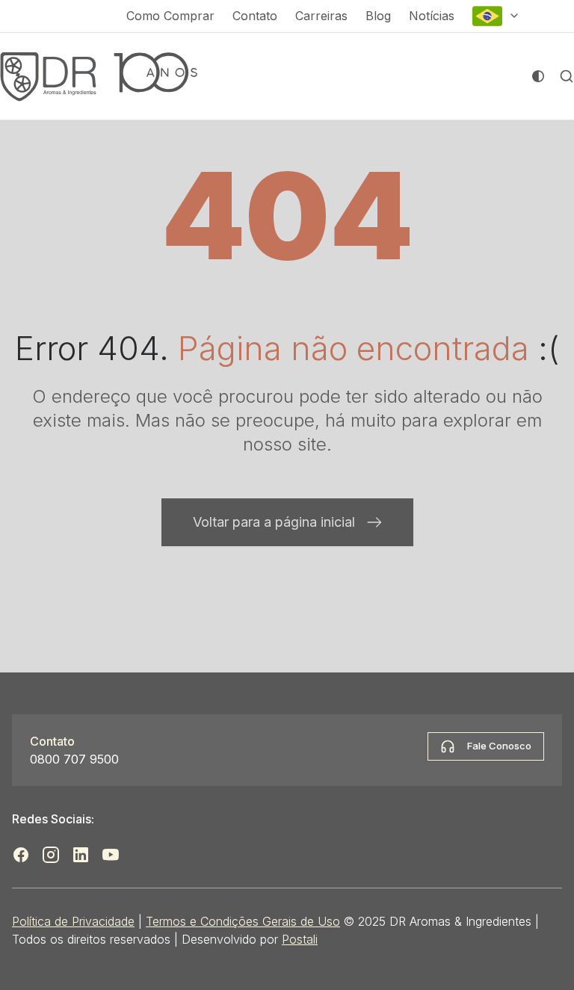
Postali (300, 939)
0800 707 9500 (74, 759)
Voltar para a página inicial (274, 522)
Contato (254, 15)
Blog (378, 15)
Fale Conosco (499, 746)
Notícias (431, 15)
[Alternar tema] (538, 76)
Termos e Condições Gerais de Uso (243, 921)
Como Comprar (170, 15)
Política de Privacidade (73, 921)
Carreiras (321, 15)
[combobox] (496, 16)
